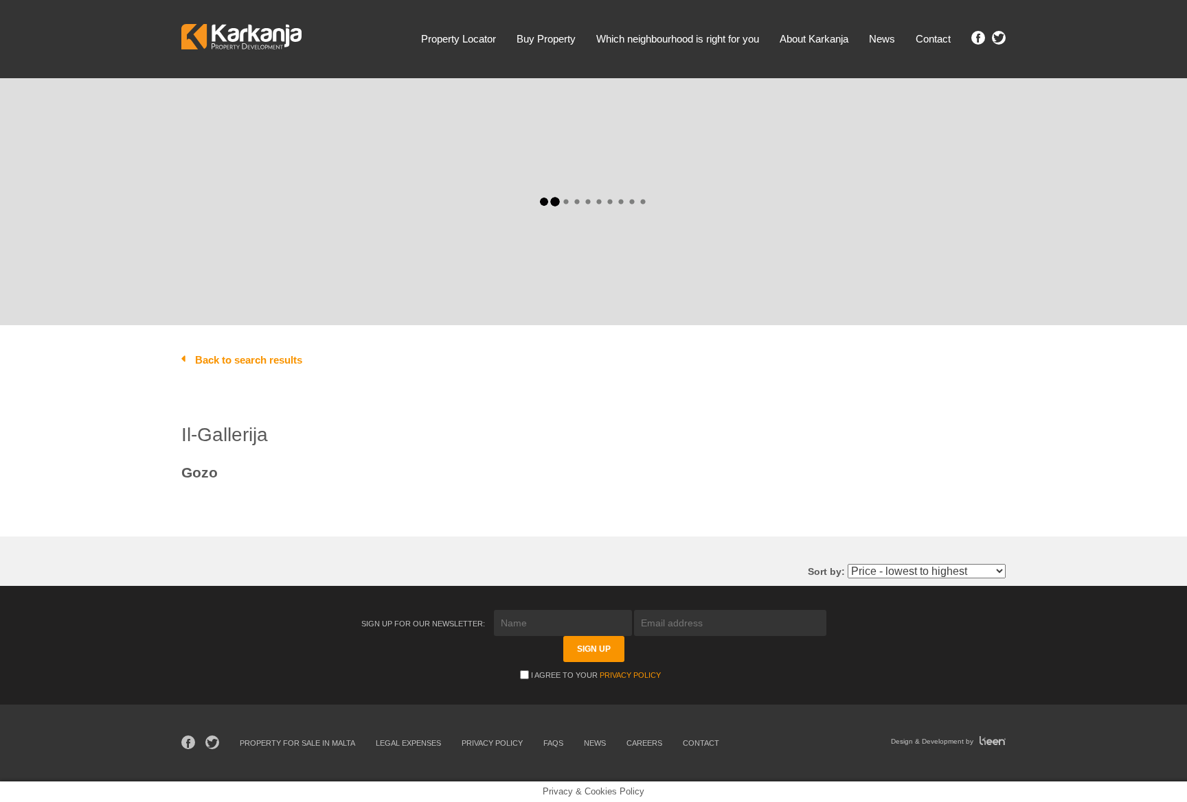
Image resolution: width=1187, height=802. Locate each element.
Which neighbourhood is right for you (677, 39)
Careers (644, 743)
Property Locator (458, 39)
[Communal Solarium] (319, 274)
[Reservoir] (436, 127)
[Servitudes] (436, 155)
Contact (933, 39)
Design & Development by (933, 741)
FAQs (553, 743)
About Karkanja (814, 39)
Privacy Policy (630, 675)
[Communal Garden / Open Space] (319, 247)
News (882, 39)
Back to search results (248, 360)
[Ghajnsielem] (308, 141)
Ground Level (847, 291)
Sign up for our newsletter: (424, 624)
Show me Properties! (810, 157)
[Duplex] (436, 113)
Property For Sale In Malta (297, 743)
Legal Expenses (408, 743)
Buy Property (546, 39)
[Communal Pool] (319, 261)
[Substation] (436, 141)
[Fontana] (308, 127)
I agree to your (596, 675)
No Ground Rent (924, 291)
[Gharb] (308, 155)
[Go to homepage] (241, 39)
